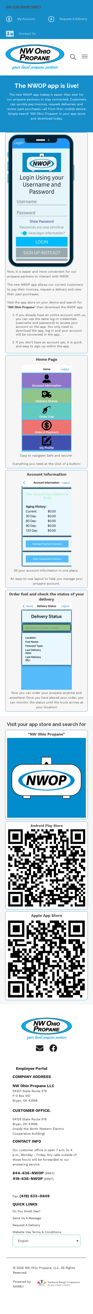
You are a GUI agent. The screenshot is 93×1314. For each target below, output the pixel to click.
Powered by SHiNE (22, 1284)
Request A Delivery (67, 18)
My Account (20, 18)
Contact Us (21, 33)
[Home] (34, 57)
